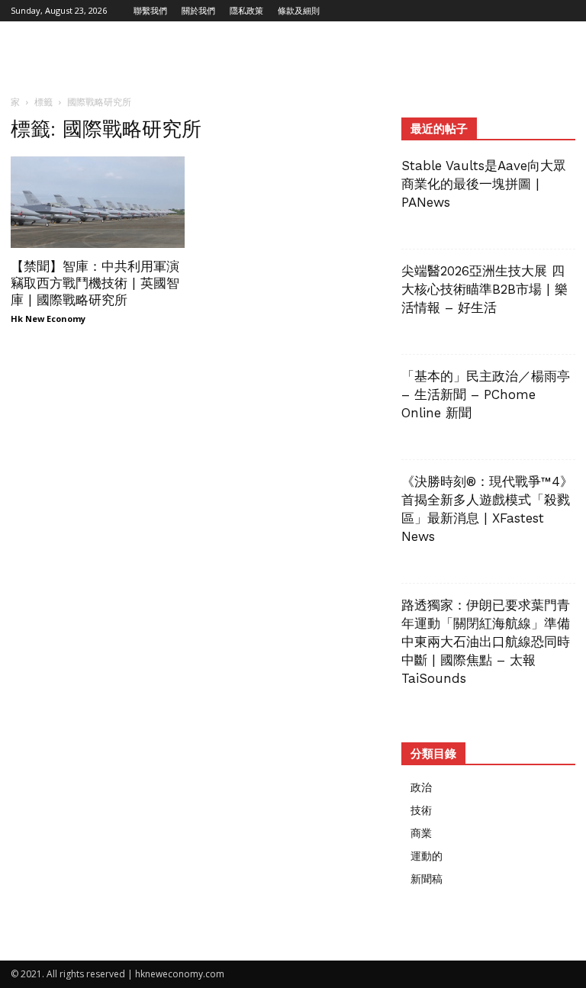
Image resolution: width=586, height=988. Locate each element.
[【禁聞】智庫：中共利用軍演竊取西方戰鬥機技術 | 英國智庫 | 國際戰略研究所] (98, 202)
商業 (421, 832)
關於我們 (198, 10)
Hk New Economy (48, 318)
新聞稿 (427, 878)
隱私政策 (246, 10)
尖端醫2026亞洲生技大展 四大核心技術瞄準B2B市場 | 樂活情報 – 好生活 (484, 289)
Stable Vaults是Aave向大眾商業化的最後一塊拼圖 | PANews (483, 184)
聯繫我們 (150, 10)
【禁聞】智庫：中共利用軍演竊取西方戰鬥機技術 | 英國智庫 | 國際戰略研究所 (95, 283)
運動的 (427, 855)
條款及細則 (299, 10)
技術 (421, 810)
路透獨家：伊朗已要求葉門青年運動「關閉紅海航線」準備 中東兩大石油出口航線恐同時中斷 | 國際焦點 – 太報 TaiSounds (492, 641)
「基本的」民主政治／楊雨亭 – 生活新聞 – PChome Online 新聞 (485, 394)
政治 (421, 787)
